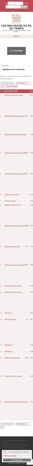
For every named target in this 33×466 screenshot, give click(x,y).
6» (17, 83)
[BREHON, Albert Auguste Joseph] (26, 116)
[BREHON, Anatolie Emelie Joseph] (26, 173)
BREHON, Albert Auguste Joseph (15, 116)
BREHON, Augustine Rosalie (13, 292)
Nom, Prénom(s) (11, 91)
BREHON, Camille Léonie (12, 358)
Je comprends (17, 460)
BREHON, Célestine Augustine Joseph (16, 402)
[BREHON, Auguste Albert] (26, 246)
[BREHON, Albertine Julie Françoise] (26, 153)
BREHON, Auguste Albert (12, 246)
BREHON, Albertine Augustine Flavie (16, 134)
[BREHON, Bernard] (27, 319)
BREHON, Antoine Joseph (13, 205)
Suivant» (22, 83)
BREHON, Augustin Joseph (13, 286)
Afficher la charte (9, 456)
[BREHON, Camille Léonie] (26, 357)
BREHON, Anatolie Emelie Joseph (15, 173)
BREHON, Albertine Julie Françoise (15, 153)
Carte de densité (11, 86)
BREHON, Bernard (10, 319)
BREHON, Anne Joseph (12, 194)
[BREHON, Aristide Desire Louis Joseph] (27, 225)
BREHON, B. (9, 313)
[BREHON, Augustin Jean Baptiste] (26, 265)
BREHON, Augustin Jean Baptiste (15, 265)
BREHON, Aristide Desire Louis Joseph (16, 225)
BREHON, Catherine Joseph (13, 376)
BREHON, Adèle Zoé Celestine (14, 95)
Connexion (4, 65)
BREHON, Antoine (10, 201)
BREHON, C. (9, 351)
